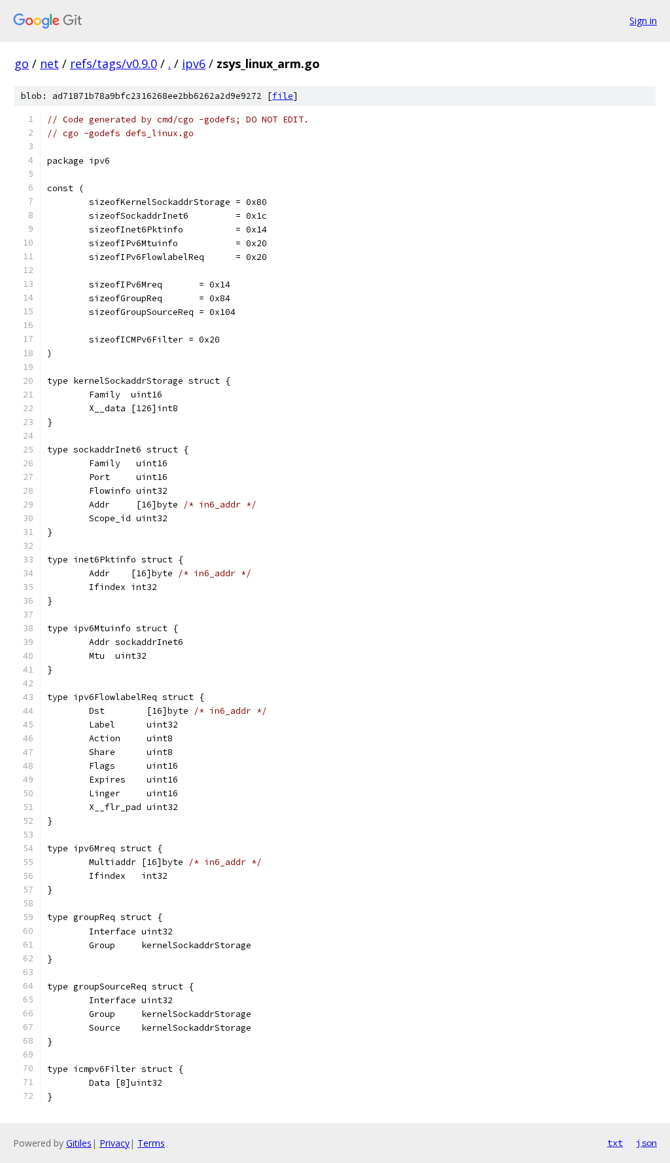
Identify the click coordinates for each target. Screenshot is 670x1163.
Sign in (643, 20)
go (21, 63)
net (49, 63)
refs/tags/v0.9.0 (113, 63)
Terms (151, 1143)
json (646, 1143)
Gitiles (79, 1143)
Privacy (114, 1143)
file (282, 96)
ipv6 (193, 63)
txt (615, 1143)
